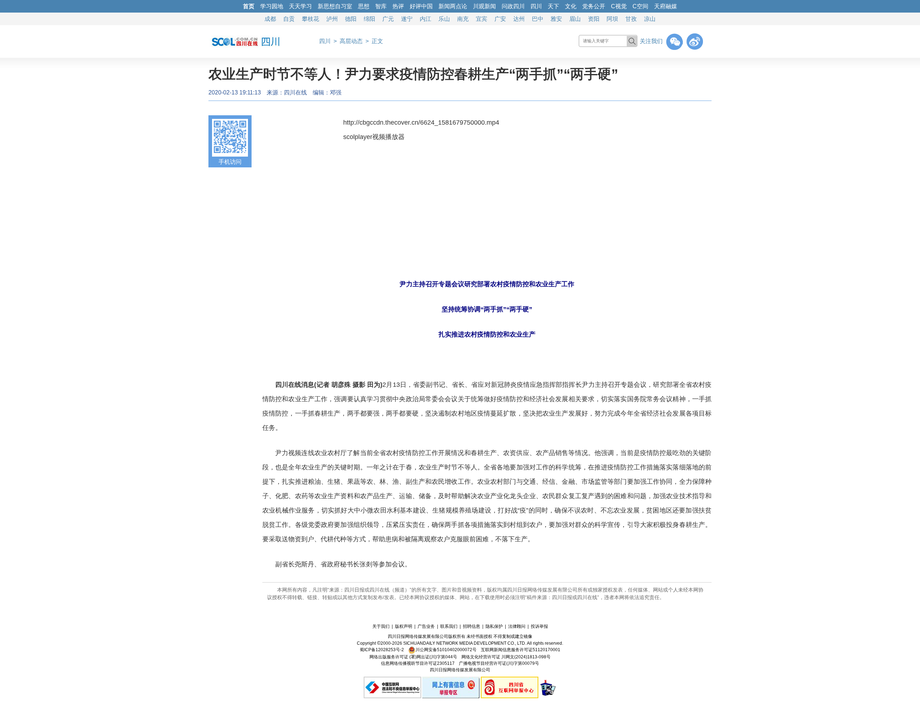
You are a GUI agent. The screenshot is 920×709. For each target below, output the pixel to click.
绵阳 (369, 19)
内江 (425, 19)
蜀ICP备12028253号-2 (382, 649)
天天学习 (300, 6)
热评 (398, 6)
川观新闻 (484, 6)
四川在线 (295, 92)
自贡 (289, 19)
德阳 (350, 19)
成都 (270, 19)
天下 (553, 6)
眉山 (575, 19)
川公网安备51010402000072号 (446, 649)
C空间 (640, 6)
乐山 (444, 19)
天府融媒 (665, 6)
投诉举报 (539, 626)
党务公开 (593, 6)
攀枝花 (310, 19)
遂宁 (407, 19)
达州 (519, 19)
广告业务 (426, 626)
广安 (500, 19)
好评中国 (421, 6)
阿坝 (612, 19)
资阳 (593, 19)
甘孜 (631, 19)
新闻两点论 (452, 6)
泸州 (332, 19)
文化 (570, 6)
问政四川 (513, 6)
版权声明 (403, 626)
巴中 (537, 19)
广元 (388, 19)
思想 (363, 6)
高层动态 (351, 41)
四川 (536, 6)
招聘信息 (471, 626)
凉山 (650, 19)
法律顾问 (516, 626)
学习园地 (271, 6)
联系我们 (448, 626)
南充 (463, 19)
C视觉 (619, 6)
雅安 (556, 19)
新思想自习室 (335, 6)
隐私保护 (494, 626)
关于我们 (381, 626)
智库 (381, 6)
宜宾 (481, 19)
